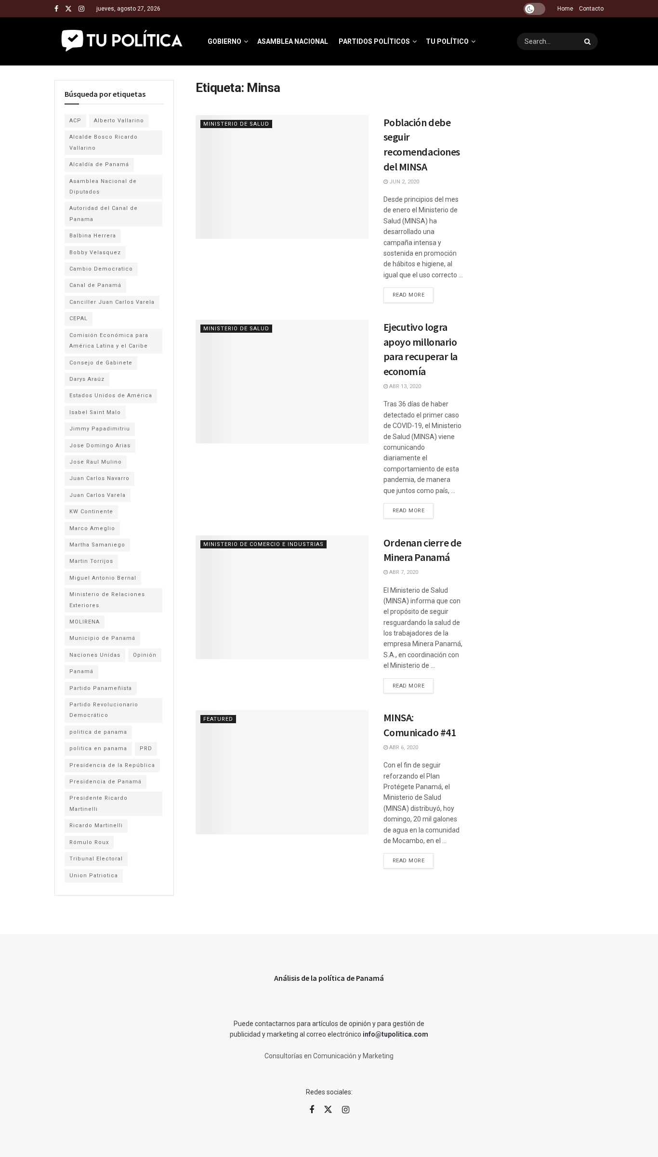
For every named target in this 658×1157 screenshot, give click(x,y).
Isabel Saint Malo (95, 412)
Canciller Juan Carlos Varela (112, 302)
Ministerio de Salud (236, 124)
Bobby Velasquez (95, 252)
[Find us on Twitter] (68, 9)
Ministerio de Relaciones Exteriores (107, 599)
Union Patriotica (93, 875)
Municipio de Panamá (102, 638)
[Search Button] (588, 41)
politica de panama (98, 732)
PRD (146, 748)
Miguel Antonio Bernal (102, 578)
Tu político (447, 41)
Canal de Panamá (95, 285)
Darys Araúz (87, 379)
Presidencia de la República (112, 765)
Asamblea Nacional (292, 41)
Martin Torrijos (91, 561)
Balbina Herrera (92, 236)
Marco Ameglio (92, 528)
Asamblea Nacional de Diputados (103, 186)
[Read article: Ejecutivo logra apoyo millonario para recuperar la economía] (282, 381)
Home (565, 8)
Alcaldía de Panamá (99, 164)
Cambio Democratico (101, 269)
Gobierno (224, 41)
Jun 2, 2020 (403, 182)
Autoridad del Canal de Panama (103, 213)
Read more (413, 292)
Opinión (145, 655)
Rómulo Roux (89, 842)
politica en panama (98, 748)
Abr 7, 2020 (403, 572)
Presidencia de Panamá (105, 782)
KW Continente (91, 511)
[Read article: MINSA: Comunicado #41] (282, 772)
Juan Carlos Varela (97, 495)
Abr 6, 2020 (403, 747)
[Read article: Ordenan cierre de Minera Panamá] (282, 597)
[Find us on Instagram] (81, 9)
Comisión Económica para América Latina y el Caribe (108, 340)
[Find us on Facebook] (56, 9)
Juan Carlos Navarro (99, 478)
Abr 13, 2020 (404, 386)
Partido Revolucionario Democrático (103, 710)
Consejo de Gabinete (100, 363)
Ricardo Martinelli (96, 825)
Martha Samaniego (97, 545)
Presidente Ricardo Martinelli (98, 803)
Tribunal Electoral (96, 859)
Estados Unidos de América (110, 395)
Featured (218, 719)
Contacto (591, 8)
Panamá (81, 671)
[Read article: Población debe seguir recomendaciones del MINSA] (282, 177)
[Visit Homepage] (122, 41)
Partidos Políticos (374, 41)
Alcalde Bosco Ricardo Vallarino (103, 142)
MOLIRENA (84, 622)
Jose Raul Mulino (95, 462)
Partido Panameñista (100, 688)
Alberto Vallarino (119, 120)
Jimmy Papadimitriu (99, 429)
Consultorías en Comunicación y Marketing (329, 1056)
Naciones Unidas (94, 655)
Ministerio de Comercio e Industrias (263, 544)
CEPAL (78, 318)
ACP (75, 120)
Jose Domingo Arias (100, 445)
